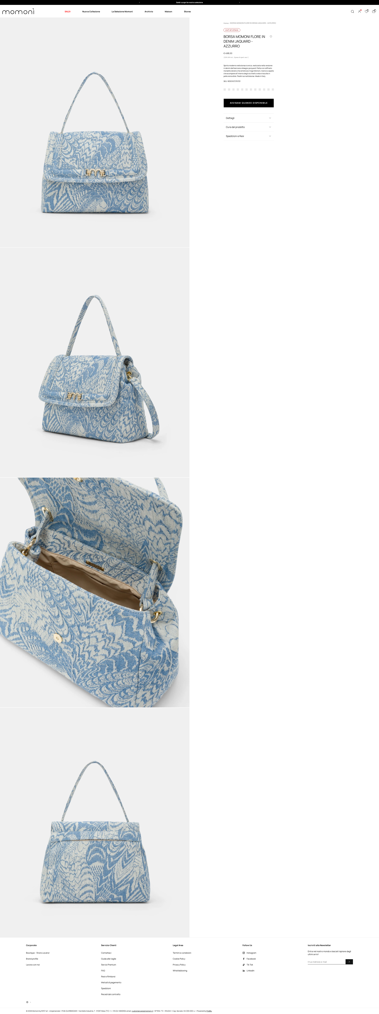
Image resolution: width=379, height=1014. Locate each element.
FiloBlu (209, 1011)
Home (226, 23)
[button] (189, 2)
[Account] (359, 11)
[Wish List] (366, 11)
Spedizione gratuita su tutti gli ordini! (189, 2)
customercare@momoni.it (142, 1011)
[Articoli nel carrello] (373, 11)
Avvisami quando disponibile (249, 102)
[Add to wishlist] (271, 36)
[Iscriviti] (349, 961)
